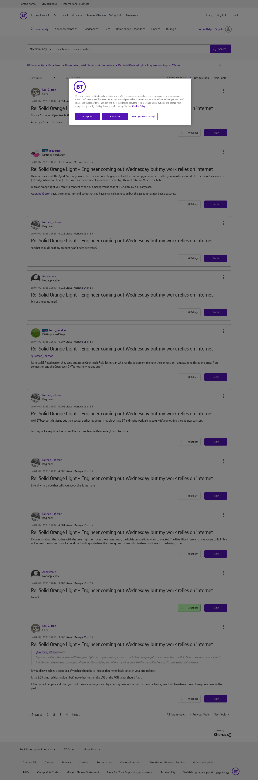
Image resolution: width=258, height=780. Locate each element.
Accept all (87, 116)
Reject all (115, 116)
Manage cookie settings (143, 116)
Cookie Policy (138, 106)
